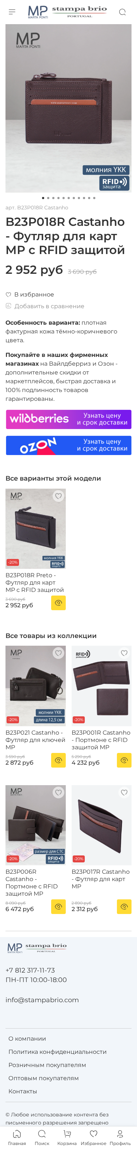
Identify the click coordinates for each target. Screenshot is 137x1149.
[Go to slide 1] (43, 198)
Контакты (22, 1091)
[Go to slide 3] (53, 198)
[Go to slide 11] (94, 198)
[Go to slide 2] (48, 198)
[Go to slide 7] (74, 198)
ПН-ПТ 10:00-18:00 (36, 980)
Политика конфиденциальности (57, 1051)
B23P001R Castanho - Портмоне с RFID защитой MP (101, 740)
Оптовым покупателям (43, 1078)
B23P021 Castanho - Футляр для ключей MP (35, 740)
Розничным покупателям (47, 1065)
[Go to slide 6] (69, 198)
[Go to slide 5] (63, 198)
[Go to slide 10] (89, 198)
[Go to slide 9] (84, 198)
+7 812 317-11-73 (30, 970)
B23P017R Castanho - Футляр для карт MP (101, 879)
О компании (27, 1038)
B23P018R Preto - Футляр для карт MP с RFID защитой (34, 582)
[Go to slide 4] (58, 198)
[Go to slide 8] (79, 198)
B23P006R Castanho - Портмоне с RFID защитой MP (31, 882)
